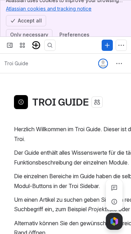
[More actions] (119, 63)
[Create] (107, 45)
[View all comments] (114, 187)
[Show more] (121, 45)
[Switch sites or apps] (22, 45)
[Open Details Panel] (114, 201)
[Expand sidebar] (9, 45)
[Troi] (36, 45)
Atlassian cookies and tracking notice (49, 9)
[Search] (50, 45)
